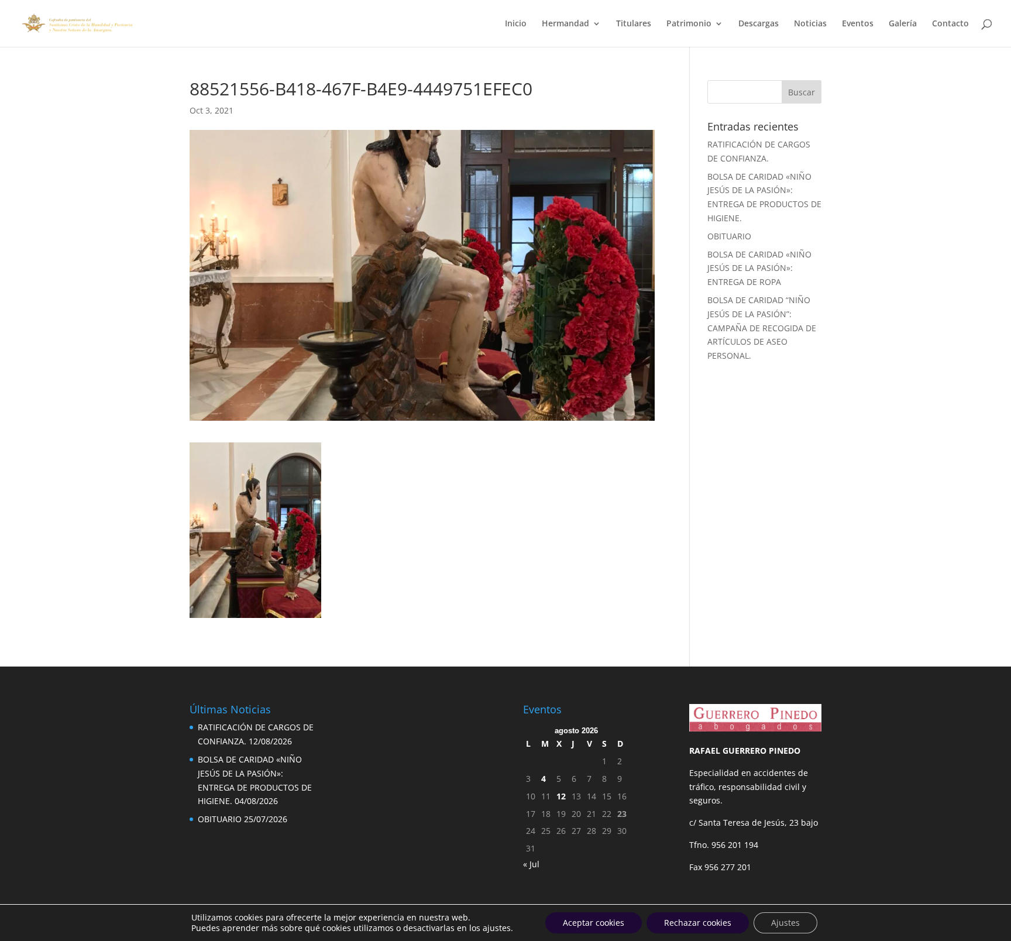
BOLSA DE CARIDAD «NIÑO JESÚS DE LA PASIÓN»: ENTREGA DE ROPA (759, 268)
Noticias (810, 24)
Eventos (858, 24)
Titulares (633, 24)
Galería (903, 24)
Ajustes (785, 922)
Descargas (758, 24)
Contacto (950, 24)
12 (561, 796)
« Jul (531, 864)
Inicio (516, 24)
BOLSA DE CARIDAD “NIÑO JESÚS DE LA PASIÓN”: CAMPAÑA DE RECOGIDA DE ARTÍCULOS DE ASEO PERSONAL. (761, 327)
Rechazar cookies (697, 922)
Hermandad (565, 24)
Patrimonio (688, 24)
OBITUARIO (729, 236)
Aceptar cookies (593, 922)
